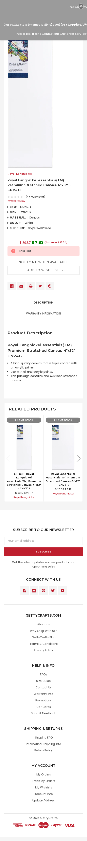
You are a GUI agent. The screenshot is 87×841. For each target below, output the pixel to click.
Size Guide (43, 681)
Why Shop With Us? (43, 631)
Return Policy (43, 750)
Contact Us (44, 687)
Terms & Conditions (44, 644)
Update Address (43, 800)
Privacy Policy (43, 650)
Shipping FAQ (43, 737)
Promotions (43, 700)
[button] (81, 6)
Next (78, 458)
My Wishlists (43, 787)
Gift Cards (43, 707)
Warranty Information (43, 313)
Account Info (43, 794)
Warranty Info (43, 694)
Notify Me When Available (44, 262)
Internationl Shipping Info (43, 744)
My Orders (43, 774)
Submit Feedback (43, 713)
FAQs (43, 674)
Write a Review (16, 200)
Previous (8, 458)
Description (43, 302)
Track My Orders (43, 781)
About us (43, 624)
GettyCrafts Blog (43, 637)
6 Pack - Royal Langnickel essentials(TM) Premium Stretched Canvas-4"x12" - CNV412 (24, 481)
